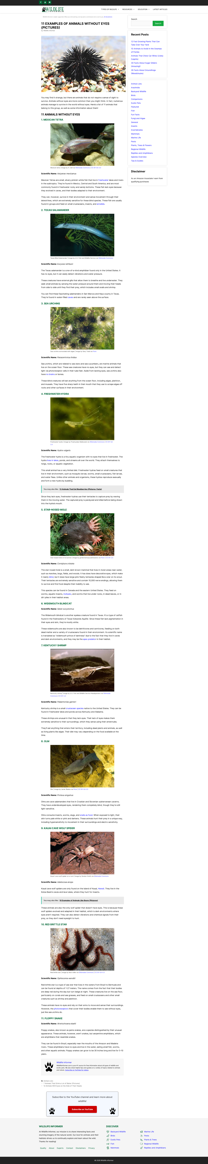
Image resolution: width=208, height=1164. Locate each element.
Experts (60, 1148)
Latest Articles (160, 9)
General (134, 122)
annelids (100, 204)
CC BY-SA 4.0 (100, 972)
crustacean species (74, 708)
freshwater (103, 180)
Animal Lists (48, 1081)
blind (51, 577)
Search (134, 19)
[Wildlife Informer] (53, 9)
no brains (50, 374)
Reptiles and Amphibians (142, 153)
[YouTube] (45, 2)
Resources (127, 9)
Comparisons (136, 99)
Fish (133, 111)
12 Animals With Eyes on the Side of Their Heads (63, 1086)
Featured (135, 107)
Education (142, 9)
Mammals (135, 134)
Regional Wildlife (138, 149)
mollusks (67, 594)
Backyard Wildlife (138, 91)
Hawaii (101, 888)
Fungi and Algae (138, 118)
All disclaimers (108, 17)
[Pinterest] (49, 2)
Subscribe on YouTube (82, 1109)
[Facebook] (41, 2)
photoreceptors (61, 1009)
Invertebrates (137, 130)
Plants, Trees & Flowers (141, 145)
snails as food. (86, 815)
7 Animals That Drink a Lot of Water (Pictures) (62, 1083)
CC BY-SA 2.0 (83, 789)
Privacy (91, 1148)
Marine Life (136, 138)
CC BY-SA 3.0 (96, 168)
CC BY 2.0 (109, 558)
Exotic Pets (136, 103)
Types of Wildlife (109, 9)
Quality (43, 1148)
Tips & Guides (137, 161)
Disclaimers (81, 1148)
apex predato (89, 639)
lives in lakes (52, 460)
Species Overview (139, 157)
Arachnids (135, 87)
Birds (133, 95)
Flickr (95, 351)
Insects (134, 126)
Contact (69, 1148)
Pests (133, 141)
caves (70, 297)
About (51, 1148)
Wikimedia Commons (82, 168)
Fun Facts (135, 115)
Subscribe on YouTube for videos (76, 1070)
